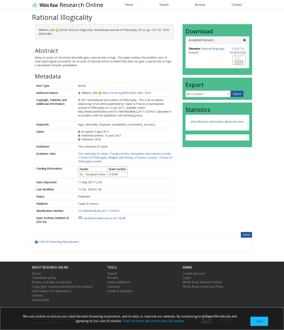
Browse (200, 5)
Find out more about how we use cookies (154, 321)
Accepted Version (201, 40)
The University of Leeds (93, 153)
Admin (246, 234)
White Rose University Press (203, 286)
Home (129, 5)
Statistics (113, 286)
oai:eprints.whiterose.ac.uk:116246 (104, 218)
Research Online (71, 5)
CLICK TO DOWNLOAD (238, 50)
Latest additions (118, 282)
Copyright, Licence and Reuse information (62, 286)
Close (259, 321)
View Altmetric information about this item (216, 121)
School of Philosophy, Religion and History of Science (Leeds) (118, 157)
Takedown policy (44, 278)
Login (187, 278)
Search (164, 5)
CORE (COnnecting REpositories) (58, 241)
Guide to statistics (120, 291)
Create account (193, 273)
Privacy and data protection (51, 282)
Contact (237, 5)
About (36, 273)
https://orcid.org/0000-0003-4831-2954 (126, 93)
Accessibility (40, 300)
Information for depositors (51, 291)
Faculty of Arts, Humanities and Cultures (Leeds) (141, 153)
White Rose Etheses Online (202, 282)
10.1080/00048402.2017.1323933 (98, 211)
